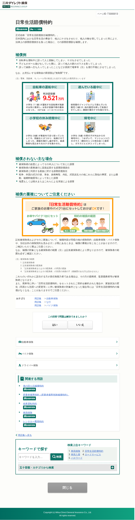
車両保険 (27, 412)
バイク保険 (52, 305)
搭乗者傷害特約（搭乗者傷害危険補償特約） (46, 394)
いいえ (80, 324)
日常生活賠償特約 (94, 451)
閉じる (67, 488)
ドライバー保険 (30, 365)
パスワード (76, 458)
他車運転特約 (30, 403)
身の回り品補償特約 (33, 385)
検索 (59, 456)
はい (54, 324)
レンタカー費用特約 (33, 421)
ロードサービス (93, 454)
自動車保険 (52, 298)
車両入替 (75, 454)
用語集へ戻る (25, 435)
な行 (48, 302)
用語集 (37, 298)
